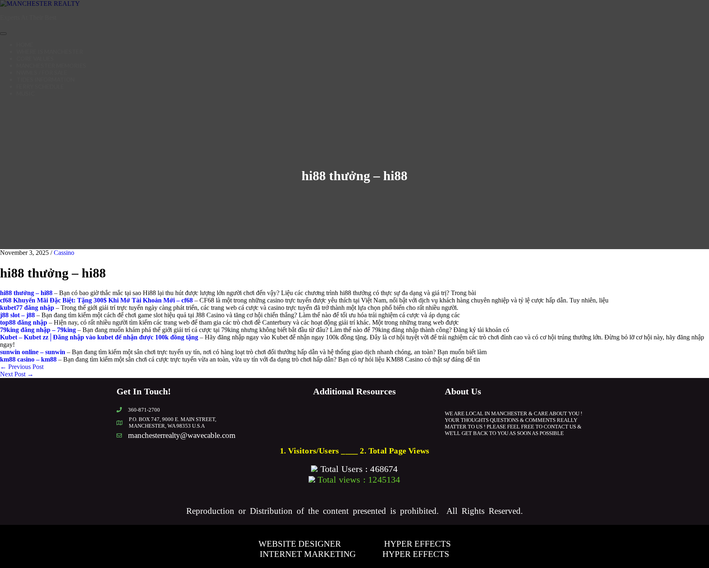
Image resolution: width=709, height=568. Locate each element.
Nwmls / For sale (41, 72)
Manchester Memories (51, 65)
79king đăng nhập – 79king (38, 329)
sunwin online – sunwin (32, 351)
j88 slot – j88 (17, 314)
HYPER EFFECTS (417, 544)
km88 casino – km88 (28, 359)
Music (25, 93)
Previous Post (21, 366)
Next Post (17, 374)
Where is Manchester (49, 51)
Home (24, 44)
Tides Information (45, 79)
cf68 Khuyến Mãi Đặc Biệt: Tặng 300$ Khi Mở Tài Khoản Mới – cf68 (96, 300)
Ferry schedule (40, 86)
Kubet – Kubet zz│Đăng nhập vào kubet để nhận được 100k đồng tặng (99, 337)
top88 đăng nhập (23, 322)
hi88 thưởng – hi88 (26, 292)
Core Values (35, 58)
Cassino (64, 252)
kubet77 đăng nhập (27, 307)
